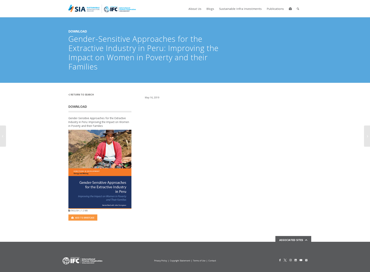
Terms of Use (199, 260)
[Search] (298, 8)
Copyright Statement (180, 260)
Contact (212, 260)
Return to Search (82, 94)
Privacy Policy (160, 260)
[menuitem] (195, 8)
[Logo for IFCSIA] (102, 8)
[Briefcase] (290, 8)
